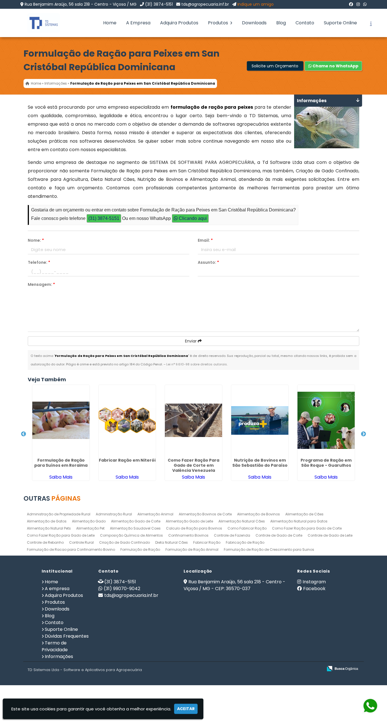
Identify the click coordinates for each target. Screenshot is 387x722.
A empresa (57, 588)
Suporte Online (340, 23)
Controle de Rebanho (45, 542)
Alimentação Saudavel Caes (135, 528)
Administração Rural (114, 514)
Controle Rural (81, 542)
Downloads (254, 23)
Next (363, 434)
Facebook (314, 588)
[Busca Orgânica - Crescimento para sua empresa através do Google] (342, 668)
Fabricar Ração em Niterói (127, 460)
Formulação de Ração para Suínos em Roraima (61, 462)
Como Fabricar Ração (247, 528)
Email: (205, 240)
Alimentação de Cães (304, 514)
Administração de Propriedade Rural (58, 514)
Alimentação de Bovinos (258, 514)
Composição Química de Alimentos (131, 535)
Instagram (314, 582)
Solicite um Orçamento (275, 66)
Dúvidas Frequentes (67, 636)
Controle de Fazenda (232, 535)
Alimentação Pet (90, 528)
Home (109, 23)
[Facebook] (351, 4)
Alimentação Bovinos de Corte (205, 514)
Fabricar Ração (206, 542)
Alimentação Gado (89, 521)
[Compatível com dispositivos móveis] (316, 669)
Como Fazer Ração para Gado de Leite (61, 535)
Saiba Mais (61, 477)
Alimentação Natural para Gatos (299, 521)
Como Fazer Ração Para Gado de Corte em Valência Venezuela (193, 465)
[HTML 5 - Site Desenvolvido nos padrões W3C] (277, 669)
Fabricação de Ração (245, 542)
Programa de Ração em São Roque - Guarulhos (326, 462)
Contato (304, 23)
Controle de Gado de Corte (279, 535)
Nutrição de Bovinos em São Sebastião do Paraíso (260, 462)
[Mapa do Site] (262, 668)
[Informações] (370, 23)
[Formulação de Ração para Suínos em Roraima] (61, 420)
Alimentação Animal (155, 514)
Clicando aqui (192, 218)
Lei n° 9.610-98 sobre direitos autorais (196, 364)
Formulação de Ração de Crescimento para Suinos (269, 549)
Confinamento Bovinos (188, 535)
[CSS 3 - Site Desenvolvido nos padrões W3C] (296, 669)
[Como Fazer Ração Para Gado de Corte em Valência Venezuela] (193, 420)
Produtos (218, 23)
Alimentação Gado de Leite (189, 521)
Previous (23, 434)
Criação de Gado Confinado (124, 542)
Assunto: (208, 262)
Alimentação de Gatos (47, 521)
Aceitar (186, 709)
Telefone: (39, 262)
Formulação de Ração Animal (191, 549)
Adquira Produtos (179, 23)
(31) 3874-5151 (159, 4)
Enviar (191, 341)
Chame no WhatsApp (335, 66)
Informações (59, 656)
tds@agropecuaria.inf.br (205, 4)
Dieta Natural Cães (171, 542)
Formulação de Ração (140, 549)
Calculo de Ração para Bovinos (194, 528)
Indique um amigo (255, 4)
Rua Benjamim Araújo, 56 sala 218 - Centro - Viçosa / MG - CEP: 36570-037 (234, 585)
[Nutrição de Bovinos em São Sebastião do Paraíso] (259, 420)
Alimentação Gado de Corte (135, 521)
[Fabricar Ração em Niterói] (127, 420)
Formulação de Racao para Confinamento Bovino (71, 549)
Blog (281, 23)
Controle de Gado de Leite (330, 535)
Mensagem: (41, 284)
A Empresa (138, 23)
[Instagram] (358, 4)
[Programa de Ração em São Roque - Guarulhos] (326, 420)
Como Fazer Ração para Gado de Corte (307, 528)
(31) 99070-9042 (122, 588)
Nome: (36, 240)
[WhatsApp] (365, 4)
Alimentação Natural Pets (49, 528)
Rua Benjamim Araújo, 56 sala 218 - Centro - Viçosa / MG (81, 4)
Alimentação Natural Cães (241, 521)
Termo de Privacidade (55, 646)
